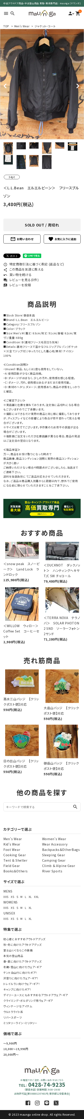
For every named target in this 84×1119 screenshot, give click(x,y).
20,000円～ (11, 1054)
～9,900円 (10, 1043)
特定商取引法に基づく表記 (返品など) (33, 264)
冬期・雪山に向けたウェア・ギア (22, 967)
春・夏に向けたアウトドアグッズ (22, 961)
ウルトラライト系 (13, 1012)
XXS (6, 897)
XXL (36, 897)
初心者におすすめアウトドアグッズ (24, 939)
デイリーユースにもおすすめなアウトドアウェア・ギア (35, 995)
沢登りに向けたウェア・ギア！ (21, 978)
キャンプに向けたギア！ (17, 989)
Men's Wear (22, 26)
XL (30, 897)
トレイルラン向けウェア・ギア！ (21, 984)
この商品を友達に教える (23, 269)
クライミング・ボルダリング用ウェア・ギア (28, 1000)
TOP (6, 26)
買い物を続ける (17, 274)
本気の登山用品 (13, 956)
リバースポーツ (12, 1017)
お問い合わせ (22, 239)
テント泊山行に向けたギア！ (20, 972)
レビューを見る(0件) (21, 280)
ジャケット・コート (45, 26)
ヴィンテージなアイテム (17, 1006)
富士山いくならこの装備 (18, 950)
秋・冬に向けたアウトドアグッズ (22, 944)
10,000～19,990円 (15, 1049)
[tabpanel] (42, 84)
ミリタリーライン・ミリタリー (20, 1023)
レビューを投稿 (17, 285)
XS (12, 897)
